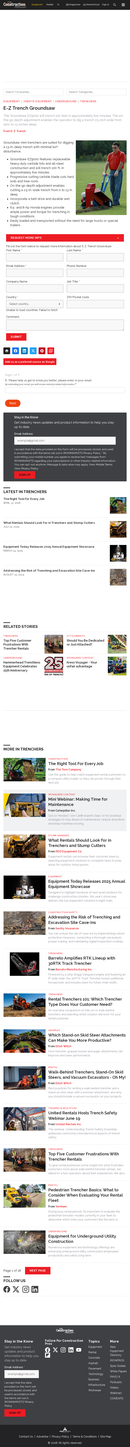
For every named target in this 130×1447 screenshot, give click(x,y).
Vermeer (61, 1206)
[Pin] (42, 350)
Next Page (38, 1270)
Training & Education (62, 1108)
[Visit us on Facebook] (6, 1289)
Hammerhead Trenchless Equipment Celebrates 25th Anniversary (21, 666)
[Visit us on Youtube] (78, 1350)
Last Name (75, 250)
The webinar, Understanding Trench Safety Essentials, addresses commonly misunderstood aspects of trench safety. (84, 1133)
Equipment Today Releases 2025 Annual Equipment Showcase (48, 546)
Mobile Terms (104, 464)
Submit (16, 336)
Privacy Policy (29, 468)
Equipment (11, 101)
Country (12, 297)
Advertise (42, 1436)
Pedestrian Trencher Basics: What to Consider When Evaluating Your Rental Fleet (85, 1195)
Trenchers (88, 101)
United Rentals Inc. (69, 1124)
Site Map (105, 1436)
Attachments (76, 636)
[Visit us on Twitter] (16, 1289)
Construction (58, 759)
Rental (53, 1067)
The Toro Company (68, 769)
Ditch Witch (63, 1046)
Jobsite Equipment (37, 101)
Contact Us (26, 1436)
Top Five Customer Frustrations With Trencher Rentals (17, 644)
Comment (12, 317)
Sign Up (25, 474)
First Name (14, 250)
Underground (66, 101)
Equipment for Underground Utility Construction (82, 1239)
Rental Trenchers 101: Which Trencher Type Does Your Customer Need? (85, 1002)
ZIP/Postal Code (78, 297)
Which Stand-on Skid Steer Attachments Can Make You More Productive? (87, 1038)
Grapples (54, 1030)
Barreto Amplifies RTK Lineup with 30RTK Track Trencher (81, 961)
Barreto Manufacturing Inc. (74, 969)
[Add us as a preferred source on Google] (50, 350)
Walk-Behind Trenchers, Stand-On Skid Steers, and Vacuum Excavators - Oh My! (87, 1075)
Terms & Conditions (84, 1436)
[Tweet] (33, 350)
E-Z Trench (18, 131)
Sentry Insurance (67, 928)
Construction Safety (63, 912)
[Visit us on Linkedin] (34, 1289)
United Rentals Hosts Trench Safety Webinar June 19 (82, 1115)
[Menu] (123, 4)
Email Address (16, 266)
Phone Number (76, 266)
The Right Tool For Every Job (24, 499)
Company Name (16, 281)
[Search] (114, 4)
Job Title (73, 281)
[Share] (15, 350)
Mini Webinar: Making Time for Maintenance (77, 802)
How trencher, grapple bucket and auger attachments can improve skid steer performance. (85, 1053)
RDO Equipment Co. (69, 851)
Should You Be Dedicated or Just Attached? (85, 642)
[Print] (6, 350)
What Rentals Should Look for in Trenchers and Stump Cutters (49, 522)
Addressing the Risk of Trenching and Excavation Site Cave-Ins (49, 570)
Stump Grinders (58, 835)
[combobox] (33, 92)
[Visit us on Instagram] (25, 1289)
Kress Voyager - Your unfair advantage (82, 664)
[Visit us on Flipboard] (47, 1355)
